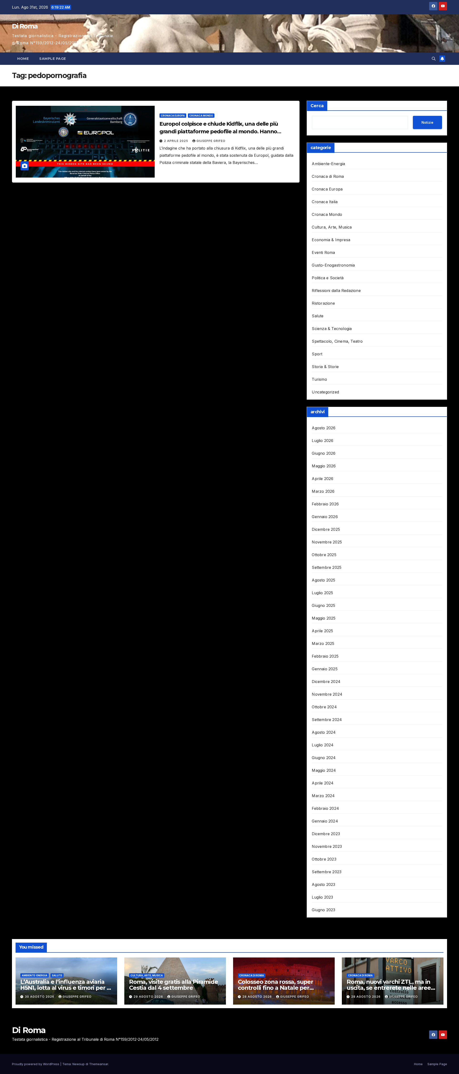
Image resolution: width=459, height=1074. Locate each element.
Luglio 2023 (322, 897)
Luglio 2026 (322, 440)
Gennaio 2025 (324, 668)
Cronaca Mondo (201, 115)
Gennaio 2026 (325, 516)
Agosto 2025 (323, 580)
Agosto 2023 (323, 884)
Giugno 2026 (323, 453)
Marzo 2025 (323, 643)
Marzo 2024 (323, 795)
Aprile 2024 (322, 783)
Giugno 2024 (324, 757)
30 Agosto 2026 (40, 996)
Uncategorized (325, 392)
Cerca (317, 105)
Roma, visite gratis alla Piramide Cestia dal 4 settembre (173, 984)
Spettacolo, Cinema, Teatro (337, 341)
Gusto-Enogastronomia (333, 265)
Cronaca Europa (173, 115)
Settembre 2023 (326, 871)
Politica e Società (328, 277)
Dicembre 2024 (326, 681)
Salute (317, 315)
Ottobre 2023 (324, 859)
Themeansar (98, 1064)
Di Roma (25, 26)
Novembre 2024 (327, 694)
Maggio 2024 (324, 770)
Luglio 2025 (322, 592)
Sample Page (52, 58)
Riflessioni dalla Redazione (336, 290)
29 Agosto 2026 (149, 996)
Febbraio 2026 (325, 504)
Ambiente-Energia (328, 163)
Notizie (427, 122)
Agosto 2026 (323, 427)
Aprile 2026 (322, 478)
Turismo (319, 379)
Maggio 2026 (324, 466)
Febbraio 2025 (325, 656)
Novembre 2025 (327, 542)
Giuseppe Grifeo (211, 141)
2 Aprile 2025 (176, 141)
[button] (434, 58)
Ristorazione (323, 303)
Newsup (78, 1064)
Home (23, 58)
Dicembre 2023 (326, 833)
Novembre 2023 (327, 846)
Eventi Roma (323, 252)
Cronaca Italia (325, 201)
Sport (317, 354)
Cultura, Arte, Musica (332, 227)
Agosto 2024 (324, 732)
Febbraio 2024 (325, 808)
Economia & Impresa (331, 239)
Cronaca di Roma (328, 176)
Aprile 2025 (322, 630)
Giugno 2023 (323, 909)
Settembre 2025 (326, 567)
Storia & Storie (325, 366)
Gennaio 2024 (325, 821)
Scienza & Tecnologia (332, 328)
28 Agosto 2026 (257, 996)
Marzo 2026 (323, 491)
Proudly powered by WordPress (36, 1064)
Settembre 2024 (327, 719)
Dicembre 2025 (326, 529)
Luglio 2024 (322, 745)
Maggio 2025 (323, 618)
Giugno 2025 (323, 605)
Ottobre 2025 (324, 554)
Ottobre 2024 (324, 707)
